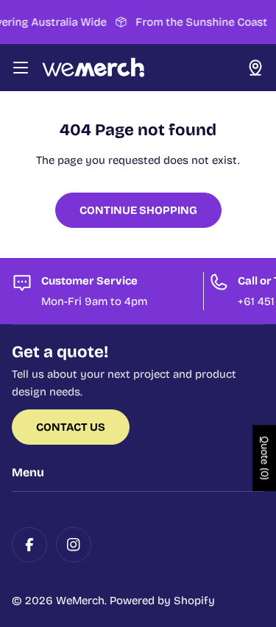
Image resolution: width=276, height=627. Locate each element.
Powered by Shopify (162, 600)
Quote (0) (264, 459)
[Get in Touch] (255, 67)
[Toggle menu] (20, 67)
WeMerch (80, 600)
